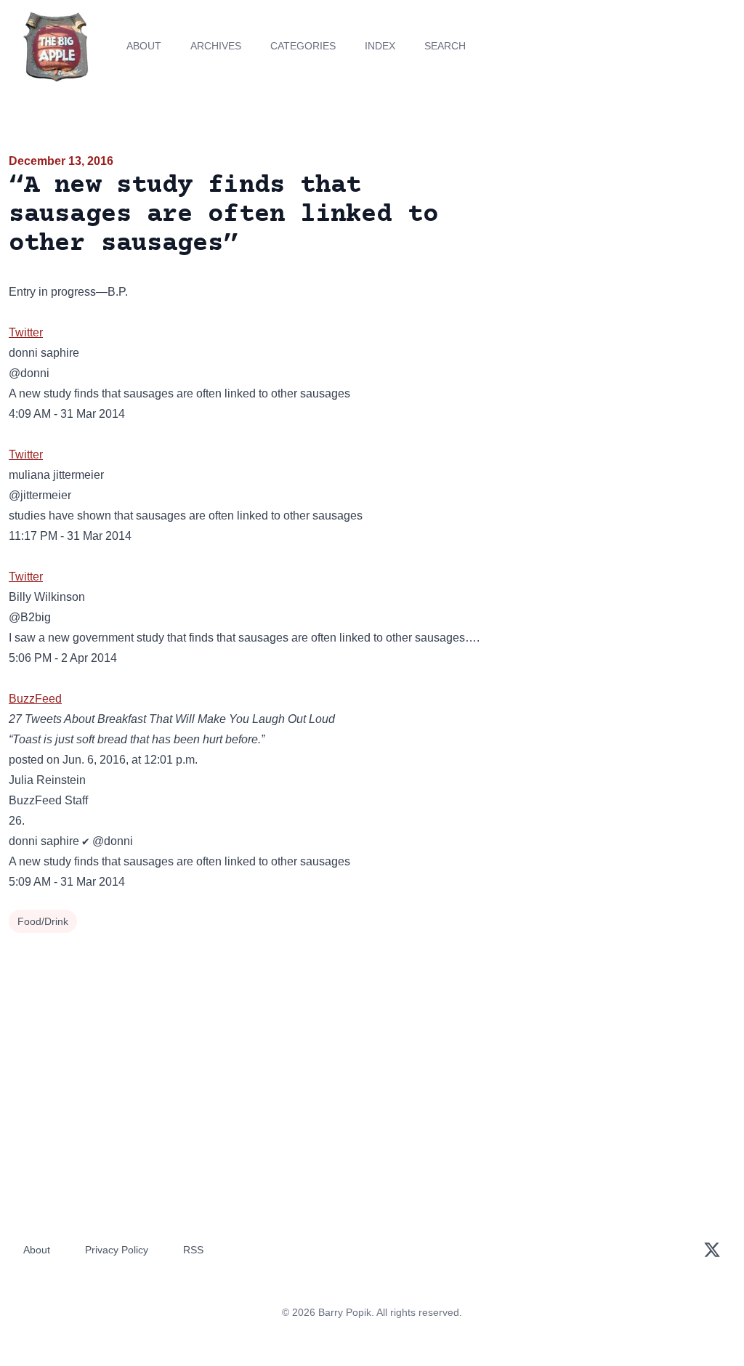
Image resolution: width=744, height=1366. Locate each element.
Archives (215, 46)
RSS (193, 1250)
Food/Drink (42, 921)
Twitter (26, 332)
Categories (303, 46)
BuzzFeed (35, 698)
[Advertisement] (620, 253)
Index (380, 46)
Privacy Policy (116, 1250)
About (143, 46)
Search (445, 46)
